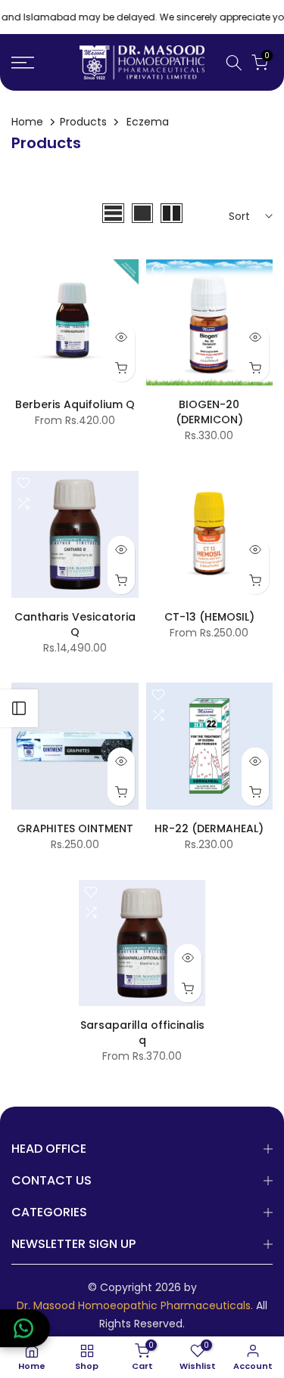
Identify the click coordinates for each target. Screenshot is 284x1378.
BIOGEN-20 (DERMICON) (209, 412)
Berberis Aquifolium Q (75, 404)
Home (27, 121)
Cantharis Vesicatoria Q (75, 624)
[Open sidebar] (19, 708)
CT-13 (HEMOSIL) (209, 616)
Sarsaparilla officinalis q (142, 1032)
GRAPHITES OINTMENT (75, 828)
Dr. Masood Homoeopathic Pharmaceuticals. (135, 1306)
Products (83, 121)
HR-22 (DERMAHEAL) (209, 828)
